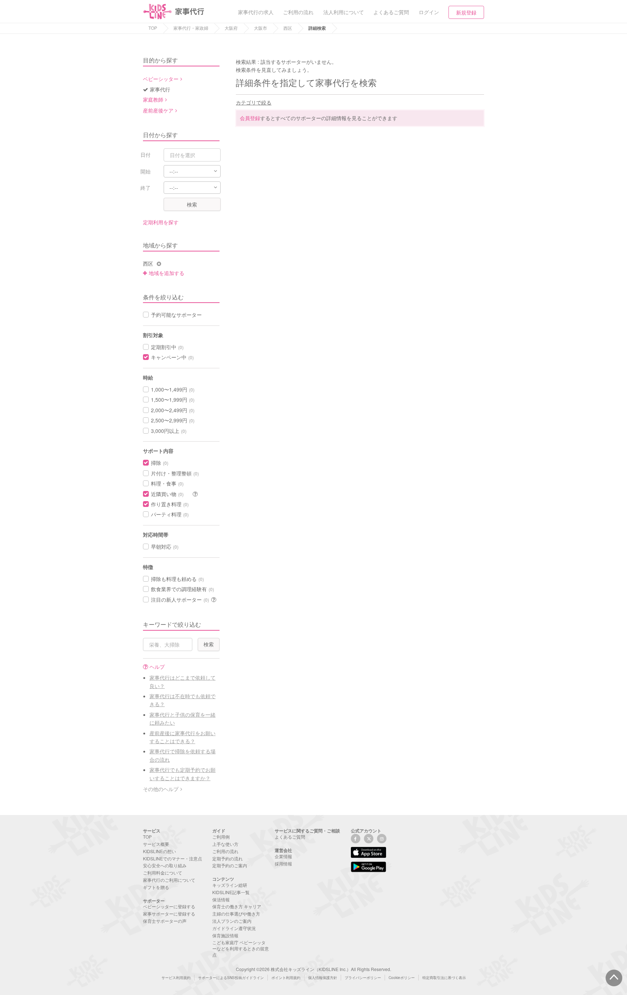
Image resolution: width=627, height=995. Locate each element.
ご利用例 (221, 837)
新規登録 (466, 12)
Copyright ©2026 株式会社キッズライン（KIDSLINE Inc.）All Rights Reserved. (313, 969)
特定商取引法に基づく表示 (444, 977)
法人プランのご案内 (231, 921)
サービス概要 (156, 844)
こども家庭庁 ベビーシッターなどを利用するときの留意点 (240, 948)
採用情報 (283, 863)
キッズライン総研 (229, 885)
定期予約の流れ (227, 858)
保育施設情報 (225, 935)
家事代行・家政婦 (190, 28)
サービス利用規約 (175, 977)
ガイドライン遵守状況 (234, 928)
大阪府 (231, 28)
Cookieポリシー (402, 977)
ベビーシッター (161, 78)
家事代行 (160, 89)
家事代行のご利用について (169, 880)
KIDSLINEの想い (159, 851)
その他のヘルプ (161, 789)
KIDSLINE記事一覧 (231, 892)
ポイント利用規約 (285, 977)
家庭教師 (153, 99)
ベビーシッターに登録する (169, 906)
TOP (152, 28)
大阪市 (260, 28)
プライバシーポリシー (363, 977)
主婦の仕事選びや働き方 (236, 913)
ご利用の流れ (225, 851)
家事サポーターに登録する (169, 913)
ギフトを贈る (156, 887)
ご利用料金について (162, 872)
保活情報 (221, 899)
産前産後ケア (158, 110)
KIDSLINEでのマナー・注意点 (172, 858)
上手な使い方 (225, 844)
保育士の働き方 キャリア (236, 906)
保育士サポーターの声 (165, 921)
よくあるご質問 (290, 837)
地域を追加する (166, 273)
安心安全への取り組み (165, 865)
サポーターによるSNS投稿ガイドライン (231, 977)
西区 (287, 28)
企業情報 (283, 856)
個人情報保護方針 (322, 977)
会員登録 (250, 118)
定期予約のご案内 (229, 865)
